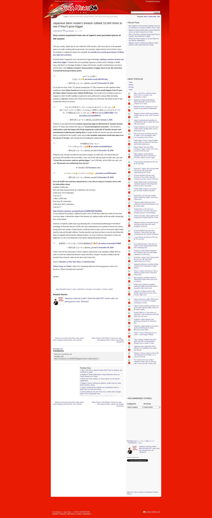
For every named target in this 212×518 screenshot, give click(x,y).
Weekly (131, 85)
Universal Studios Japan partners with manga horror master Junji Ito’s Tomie (146, 216)
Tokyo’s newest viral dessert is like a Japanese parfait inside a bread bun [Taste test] (146, 273)
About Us (130, 492)
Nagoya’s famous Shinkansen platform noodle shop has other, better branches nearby (143, 44)
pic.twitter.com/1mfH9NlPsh (90, 116)
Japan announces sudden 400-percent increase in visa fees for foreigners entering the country (146, 301)
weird (110, 289)
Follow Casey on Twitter (62, 266)
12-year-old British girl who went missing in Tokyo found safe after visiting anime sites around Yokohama (146, 177)
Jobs (158, 16)
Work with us (71, 514)
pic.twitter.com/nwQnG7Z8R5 (109, 243)
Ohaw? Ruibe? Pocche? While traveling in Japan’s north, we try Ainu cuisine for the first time (146, 149)
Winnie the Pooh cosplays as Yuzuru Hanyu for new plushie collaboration (144, 39)
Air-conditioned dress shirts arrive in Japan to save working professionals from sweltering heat (145, 246)
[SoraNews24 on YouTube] (142, 1)
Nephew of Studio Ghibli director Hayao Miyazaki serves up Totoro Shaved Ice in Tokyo (144, 31)
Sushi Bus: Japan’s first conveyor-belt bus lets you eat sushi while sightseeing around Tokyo (146, 170)
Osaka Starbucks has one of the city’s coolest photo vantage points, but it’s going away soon (146, 129)
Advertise (56, 514)
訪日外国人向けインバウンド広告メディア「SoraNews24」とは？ (140, 442)
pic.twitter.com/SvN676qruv (101, 146)
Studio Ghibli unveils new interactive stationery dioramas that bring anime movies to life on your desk (145, 184)
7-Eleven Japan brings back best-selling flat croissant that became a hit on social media (146, 204)
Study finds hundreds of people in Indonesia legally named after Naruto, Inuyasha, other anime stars (146, 286)
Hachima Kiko (89, 262)
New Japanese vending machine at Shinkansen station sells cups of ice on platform (145, 279)
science (104, 289)
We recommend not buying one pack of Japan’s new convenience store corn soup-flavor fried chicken (145, 135)
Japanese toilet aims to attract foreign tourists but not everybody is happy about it (146, 266)
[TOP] (61, 16)
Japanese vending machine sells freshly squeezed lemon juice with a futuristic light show (145, 293)
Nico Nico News (75, 262)
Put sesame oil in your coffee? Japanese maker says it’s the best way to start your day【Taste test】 (145, 361)
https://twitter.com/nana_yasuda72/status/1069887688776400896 (77, 211)
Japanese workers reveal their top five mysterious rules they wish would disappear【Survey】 (146, 224)
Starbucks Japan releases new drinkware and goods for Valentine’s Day (145, 321)
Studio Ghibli (152, 16)
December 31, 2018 (106, 150)
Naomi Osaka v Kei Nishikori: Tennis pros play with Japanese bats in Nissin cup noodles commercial (108, 340)
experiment (80, 289)
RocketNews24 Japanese (153, 1)
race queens (97, 289)
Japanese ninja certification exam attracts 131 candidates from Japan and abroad (145, 348)
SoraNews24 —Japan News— (75, 8)
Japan (58, 289)
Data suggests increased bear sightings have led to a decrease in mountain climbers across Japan (144, 27)
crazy (74, 289)
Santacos (92, 168)
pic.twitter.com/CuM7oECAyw (96, 79)
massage (89, 289)
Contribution (148, 492)
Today (130, 82)
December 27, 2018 (106, 83)
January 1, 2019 (106, 120)
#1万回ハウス (113, 113)
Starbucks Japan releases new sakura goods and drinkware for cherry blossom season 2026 (146, 328)
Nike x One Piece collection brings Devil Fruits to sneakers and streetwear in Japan (144, 35)
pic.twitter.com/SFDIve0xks (106, 173)
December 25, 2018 (106, 177)
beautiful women (66, 289)
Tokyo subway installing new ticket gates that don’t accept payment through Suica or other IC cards (145, 341)
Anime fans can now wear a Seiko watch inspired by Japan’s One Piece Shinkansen (146, 197)
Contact (140, 492)
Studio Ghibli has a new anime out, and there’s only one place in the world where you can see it (146, 314)
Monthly (131, 87)
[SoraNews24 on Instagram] (136, 1)
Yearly (131, 89)
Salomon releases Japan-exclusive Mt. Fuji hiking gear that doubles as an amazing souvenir (146, 355)
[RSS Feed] (144, 1)
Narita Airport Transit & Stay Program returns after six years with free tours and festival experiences (146, 142)
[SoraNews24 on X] (140, 1)
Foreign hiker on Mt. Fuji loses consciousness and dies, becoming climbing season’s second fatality (145, 211)
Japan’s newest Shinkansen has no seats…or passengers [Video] (145, 334)
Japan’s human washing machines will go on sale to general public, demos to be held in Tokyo (146, 307)
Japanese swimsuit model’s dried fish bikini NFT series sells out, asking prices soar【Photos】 (149, 449)
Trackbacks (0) (58, 349)
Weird (145, 16)
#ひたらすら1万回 (101, 113)
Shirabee (62, 262)
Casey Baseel (57, 31)
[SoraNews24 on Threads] (138, 1)
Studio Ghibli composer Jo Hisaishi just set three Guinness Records (145, 190)
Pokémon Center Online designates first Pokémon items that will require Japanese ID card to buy (145, 252)
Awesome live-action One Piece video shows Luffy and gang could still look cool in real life (68, 339)
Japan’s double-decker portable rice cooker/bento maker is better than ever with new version (99, 388)
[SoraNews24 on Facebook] (134, 1)
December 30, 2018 (106, 247)
